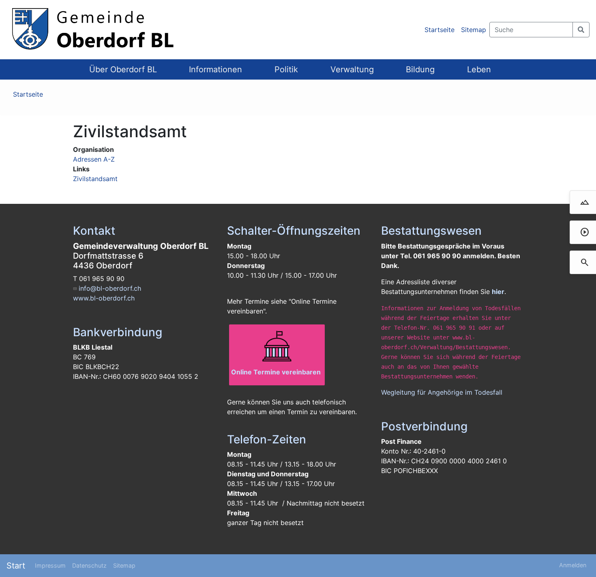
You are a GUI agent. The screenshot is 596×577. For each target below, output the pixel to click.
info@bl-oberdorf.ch (110, 288)
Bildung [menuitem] (420, 69)
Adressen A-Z (94, 159)
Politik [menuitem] (286, 69)
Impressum (50, 565)
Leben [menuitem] (479, 69)
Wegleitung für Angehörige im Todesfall (441, 392)
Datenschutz (89, 565)
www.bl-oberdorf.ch (104, 298)
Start (15, 566)
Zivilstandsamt (95, 179)
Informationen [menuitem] (215, 69)
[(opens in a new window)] (277, 346)
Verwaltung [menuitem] (352, 69)
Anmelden (572, 565)
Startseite (439, 30)
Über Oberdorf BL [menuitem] (123, 69)
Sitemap (473, 30)
